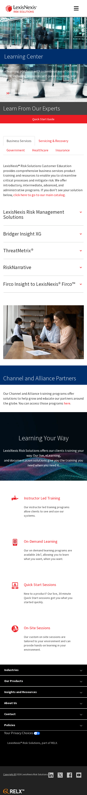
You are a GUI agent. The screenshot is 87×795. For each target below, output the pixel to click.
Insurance (63, 150)
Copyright (9, 774)
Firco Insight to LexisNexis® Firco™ (39, 284)
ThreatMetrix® (18, 250)
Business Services (19, 141)
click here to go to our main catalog (39, 195)
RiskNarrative (17, 267)
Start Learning (19, 93)
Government (16, 150)
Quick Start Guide (43, 119)
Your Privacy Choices (19, 733)
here (67, 403)
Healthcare (40, 150)
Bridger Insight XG (22, 233)
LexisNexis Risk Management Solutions (33, 214)
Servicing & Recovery (53, 141)
